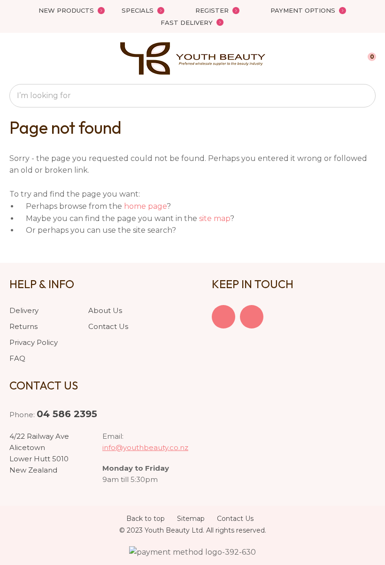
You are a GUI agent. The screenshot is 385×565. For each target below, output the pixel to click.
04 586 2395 (67, 414)
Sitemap (191, 518)
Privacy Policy (33, 342)
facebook (223, 316)
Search (364, 95)
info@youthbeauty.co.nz (145, 447)
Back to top (145, 518)
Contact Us (108, 326)
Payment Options (302, 10)
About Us (105, 310)
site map (214, 218)
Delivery (23, 310)
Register (212, 10)
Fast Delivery (187, 22)
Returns (23, 326)
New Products (66, 10)
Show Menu (15, 58)
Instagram (251, 316)
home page (145, 206)
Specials (138, 10)
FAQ (17, 358)
